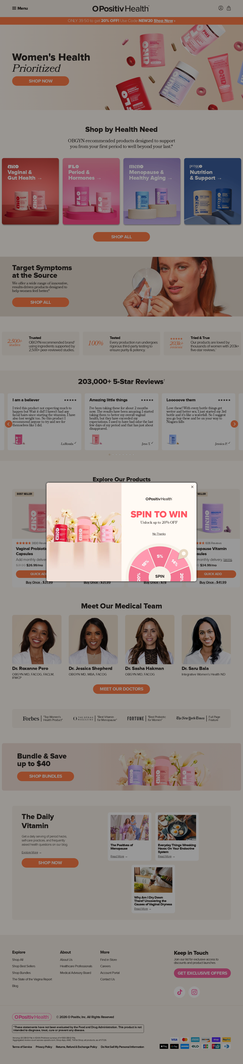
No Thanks (159, 534)
